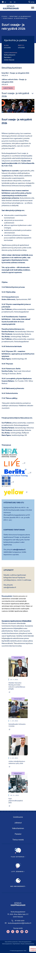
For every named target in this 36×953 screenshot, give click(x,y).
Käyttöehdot (16, 943)
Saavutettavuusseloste (11, 941)
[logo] (11, 7)
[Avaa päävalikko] (32, 7)
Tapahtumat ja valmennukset (20, 16)
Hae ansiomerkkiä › (18, 886)
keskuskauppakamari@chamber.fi (19, 923)
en (11, 2)
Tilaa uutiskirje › (18, 856)
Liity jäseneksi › (18, 871)
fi (5, 2)
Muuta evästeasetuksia (27, 943)
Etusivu (4, 16)
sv (14, 2)
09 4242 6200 (19, 920)
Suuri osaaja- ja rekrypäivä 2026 (15, 18)
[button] (31, 2)
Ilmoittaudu (8, 88)
